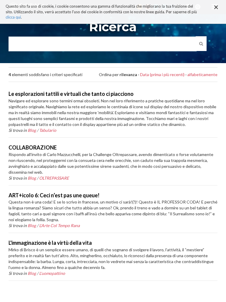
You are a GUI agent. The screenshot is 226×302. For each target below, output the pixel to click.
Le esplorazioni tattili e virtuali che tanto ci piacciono (71, 94)
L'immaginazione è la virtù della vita (50, 242)
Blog (32, 130)
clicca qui (13, 17)
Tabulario (47, 130)
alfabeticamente (202, 74)
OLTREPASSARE (54, 177)
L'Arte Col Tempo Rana (59, 225)
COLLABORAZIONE (33, 147)
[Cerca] (201, 43)
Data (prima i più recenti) (162, 74)
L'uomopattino (52, 273)
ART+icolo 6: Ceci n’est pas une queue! (54, 195)
